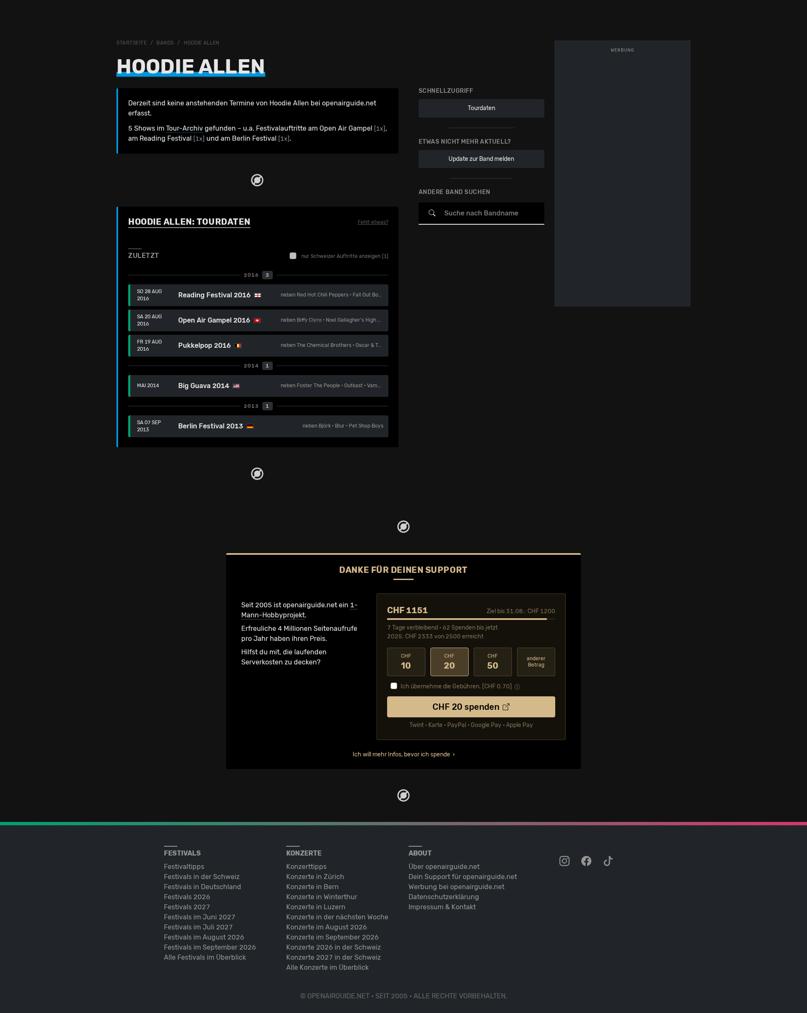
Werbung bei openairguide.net (456, 887)
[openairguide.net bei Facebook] (587, 861)
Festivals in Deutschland (202, 887)
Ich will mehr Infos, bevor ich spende (401, 754)
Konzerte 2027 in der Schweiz (333, 957)
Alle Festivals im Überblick (205, 957)
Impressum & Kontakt (442, 907)
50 (492, 662)
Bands (165, 43)
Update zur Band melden (481, 158)
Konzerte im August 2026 (326, 927)
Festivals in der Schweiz (202, 877)
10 (406, 662)
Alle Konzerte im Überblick (327, 967)
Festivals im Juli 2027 (198, 927)
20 (449, 662)
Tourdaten (481, 108)
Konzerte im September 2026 (332, 937)
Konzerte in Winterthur (321, 897)
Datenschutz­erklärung (444, 897)
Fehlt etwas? (373, 222)
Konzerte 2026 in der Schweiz (333, 947)
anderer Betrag (536, 662)
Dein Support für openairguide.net (463, 877)
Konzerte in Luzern (315, 907)
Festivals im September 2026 (210, 947)
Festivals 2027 (187, 907)
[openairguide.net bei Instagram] (565, 861)
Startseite (131, 43)
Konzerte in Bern (312, 887)
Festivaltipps (184, 867)
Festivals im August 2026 (204, 937)
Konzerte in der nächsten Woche (337, 917)
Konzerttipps (306, 867)
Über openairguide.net (444, 867)
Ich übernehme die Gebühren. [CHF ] (456, 686)
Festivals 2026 (187, 897)
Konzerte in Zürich (315, 877)
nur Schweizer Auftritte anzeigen (344, 256)
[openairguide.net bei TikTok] (609, 861)
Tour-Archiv (184, 128)
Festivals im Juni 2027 (199, 917)
